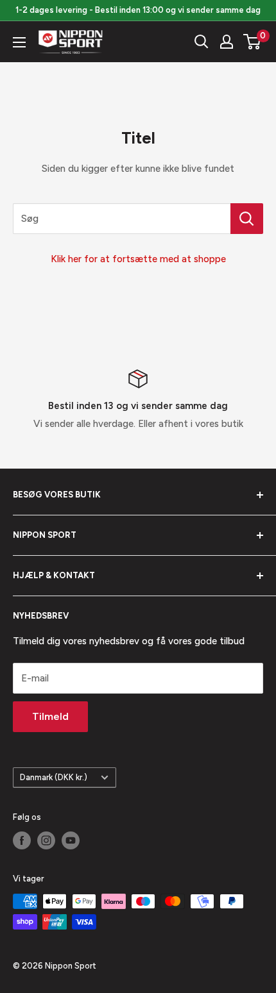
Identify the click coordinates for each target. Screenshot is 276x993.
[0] (253, 41)
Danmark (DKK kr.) (53, 777)
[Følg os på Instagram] (46, 840)
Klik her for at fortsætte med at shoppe (138, 259)
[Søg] (201, 42)
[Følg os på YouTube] (71, 840)
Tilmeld (50, 716)
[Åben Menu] (19, 42)
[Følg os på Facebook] (22, 840)
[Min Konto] (226, 42)
